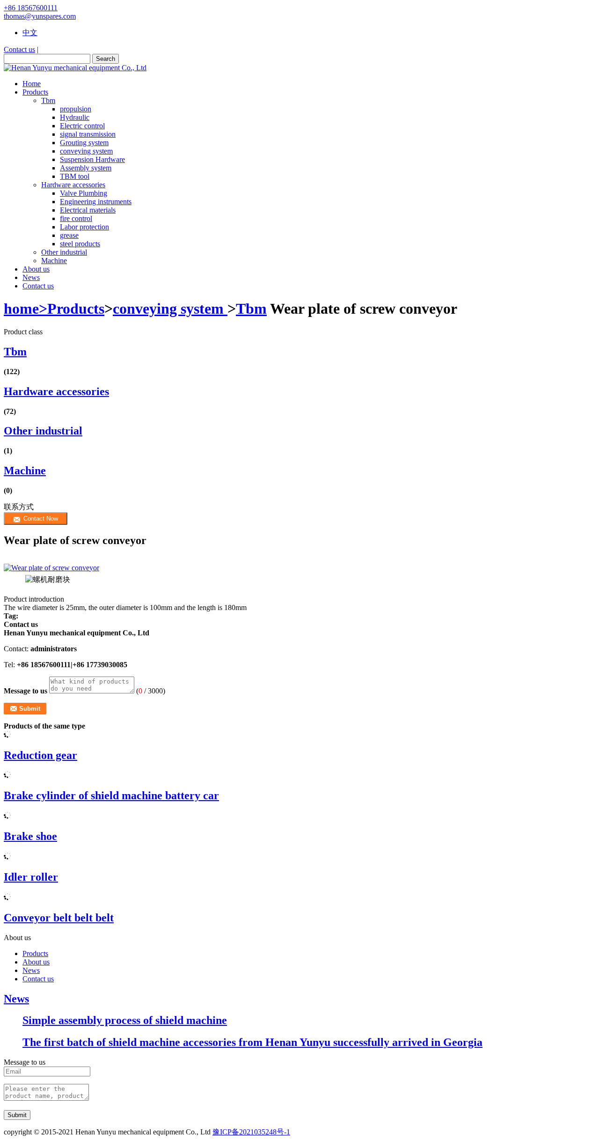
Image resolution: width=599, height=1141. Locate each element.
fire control (76, 218)
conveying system (86, 151)
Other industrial (64, 252)
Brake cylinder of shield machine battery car (111, 795)
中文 (29, 33)
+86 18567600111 (31, 8)
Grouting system (84, 143)
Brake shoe (30, 836)
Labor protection (84, 227)
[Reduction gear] (7, 735)
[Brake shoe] (7, 816)
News (31, 970)
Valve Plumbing (83, 193)
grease (69, 235)
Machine (54, 261)
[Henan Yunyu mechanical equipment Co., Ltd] (75, 68)
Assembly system (85, 168)
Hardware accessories (73, 185)
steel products (80, 244)
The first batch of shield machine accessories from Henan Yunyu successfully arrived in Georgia (252, 1042)
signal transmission (88, 134)
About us (36, 962)
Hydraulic (74, 117)
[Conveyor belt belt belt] (7, 898)
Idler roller (31, 877)
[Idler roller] (7, 857)
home (25, 308)
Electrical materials (88, 210)
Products (75, 308)
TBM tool (74, 176)
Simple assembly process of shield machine (124, 1020)
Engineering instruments (95, 202)
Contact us (19, 49)
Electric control (82, 126)
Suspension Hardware (92, 159)
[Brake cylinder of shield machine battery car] (7, 776)
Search (105, 58)
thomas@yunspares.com (40, 16)
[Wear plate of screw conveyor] (299, 568)
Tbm (48, 100)
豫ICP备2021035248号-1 (251, 1132)
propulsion (75, 109)
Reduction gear (40, 755)
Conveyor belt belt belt (59, 918)
